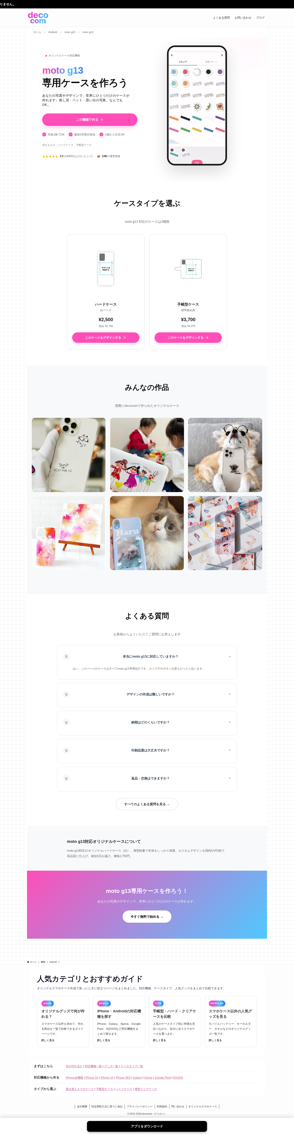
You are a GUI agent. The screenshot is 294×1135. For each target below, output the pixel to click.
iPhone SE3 (123, 1077)
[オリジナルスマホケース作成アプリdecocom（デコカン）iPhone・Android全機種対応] (38, 18)
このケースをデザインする (103, 337)
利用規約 (162, 1106)
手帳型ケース (104, 1089)
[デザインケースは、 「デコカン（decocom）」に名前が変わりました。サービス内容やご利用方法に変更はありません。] (147, 4)
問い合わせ (177, 1106)
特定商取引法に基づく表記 (107, 1106)
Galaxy (137, 1077)
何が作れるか (74, 1066)
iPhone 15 (107, 1077)
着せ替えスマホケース (80, 1089)
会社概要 (82, 1106)
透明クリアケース (146, 1089)
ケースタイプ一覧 (132, 1066)
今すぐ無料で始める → (147, 916)
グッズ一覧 (111, 1066)
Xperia (148, 1077)
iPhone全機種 (74, 1077)
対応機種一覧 (93, 1066)
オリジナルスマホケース (202, 1106)
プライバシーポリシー (140, 1106)
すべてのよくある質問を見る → (147, 804)
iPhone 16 (91, 1077)
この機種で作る (87, 119)
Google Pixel (163, 1077)
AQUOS (178, 1077)
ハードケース (123, 1089)
